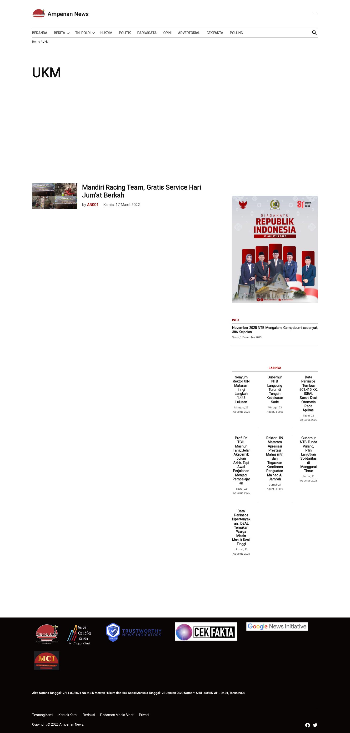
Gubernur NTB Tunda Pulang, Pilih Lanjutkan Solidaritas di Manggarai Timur (308, 454)
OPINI (167, 33)
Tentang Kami (42, 715)
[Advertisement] (175, 135)
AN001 (93, 204)
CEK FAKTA (215, 33)
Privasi (144, 715)
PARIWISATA (147, 33)
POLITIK (125, 33)
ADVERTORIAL (189, 33)
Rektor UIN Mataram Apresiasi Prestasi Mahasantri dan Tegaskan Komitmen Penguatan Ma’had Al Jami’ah (274, 458)
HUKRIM (106, 33)
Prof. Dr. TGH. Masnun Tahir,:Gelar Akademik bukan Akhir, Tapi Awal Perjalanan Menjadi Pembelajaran (241, 460)
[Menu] (315, 14)
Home (36, 41)
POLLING (236, 33)
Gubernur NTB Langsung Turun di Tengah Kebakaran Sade (275, 389)
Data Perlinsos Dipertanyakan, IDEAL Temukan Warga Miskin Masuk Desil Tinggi (241, 527)
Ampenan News (68, 14)
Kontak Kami (68, 715)
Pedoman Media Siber (117, 715)
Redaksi (89, 715)
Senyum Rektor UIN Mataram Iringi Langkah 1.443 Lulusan (241, 389)
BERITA (59, 33)
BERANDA (39, 33)
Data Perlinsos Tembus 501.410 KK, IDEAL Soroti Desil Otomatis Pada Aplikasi (309, 393)
